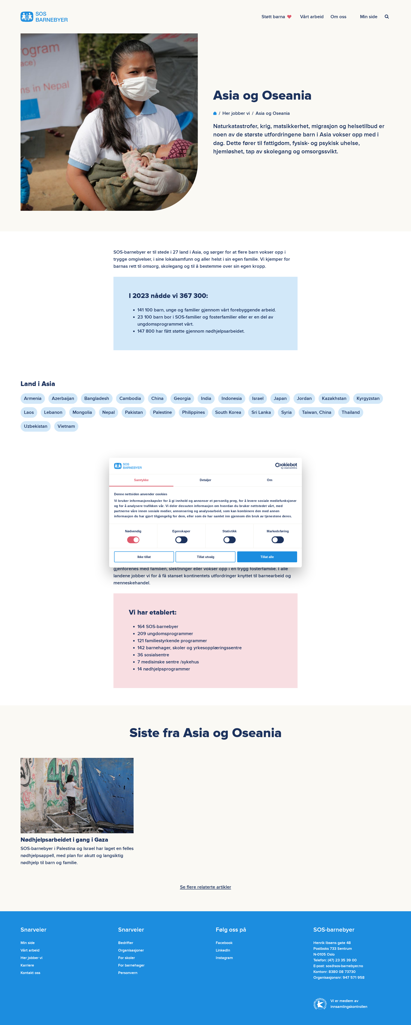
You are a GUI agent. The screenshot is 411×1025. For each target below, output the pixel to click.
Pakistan (134, 412)
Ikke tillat (144, 557)
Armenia (33, 398)
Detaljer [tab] (205, 480)
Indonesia (232, 398)
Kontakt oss (30, 973)
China (157, 398)
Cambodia (130, 398)
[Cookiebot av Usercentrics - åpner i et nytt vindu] (278, 466)
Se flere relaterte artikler (205, 887)
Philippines (193, 412)
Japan (280, 398)
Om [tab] (269, 480)
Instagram (224, 958)
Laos (29, 412)
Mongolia (82, 412)
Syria (286, 412)
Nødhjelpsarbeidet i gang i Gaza (64, 840)
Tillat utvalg (205, 557)
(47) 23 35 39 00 (342, 960)
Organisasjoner (131, 950)
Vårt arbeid (30, 950)
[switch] (181, 539)
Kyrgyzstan (368, 398)
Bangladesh (96, 398)
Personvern (127, 973)
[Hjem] (215, 113)
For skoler (126, 958)
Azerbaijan (63, 398)
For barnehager (131, 965)
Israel (258, 398)
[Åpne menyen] (387, 17)
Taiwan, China (316, 412)
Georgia (182, 398)
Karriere (27, 965)
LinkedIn (223, 950)
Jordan (304, 398)
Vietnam (66, 426)
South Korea (228, 412)
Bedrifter (125, 943)
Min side (28, 943)
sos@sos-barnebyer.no (344, 966)
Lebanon (53, 412)
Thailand (351, 412)
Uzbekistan (35, 426)
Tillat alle (267, 557)
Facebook (224, 943)
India (206, 398)
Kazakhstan (334, 398)
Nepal (108, 412)
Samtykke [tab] (141, 480)
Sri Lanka (261, 412)
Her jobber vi (236, 113)
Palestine (162, 412)
